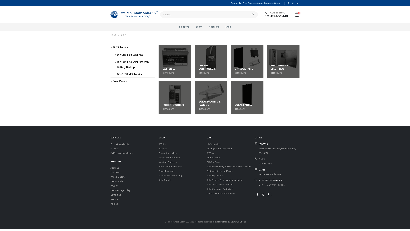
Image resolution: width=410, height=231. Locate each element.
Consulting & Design (120, 144)
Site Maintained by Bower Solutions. (229, 221)
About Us (214, 26)
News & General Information (221, 193)
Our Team (115, 172)
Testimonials (117, 181)
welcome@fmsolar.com (270, 174)
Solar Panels (120, 81)
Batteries (163, 148)
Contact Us (116, 194)
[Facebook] (288, 3)
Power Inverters (166, 171)
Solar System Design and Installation (224, 180)
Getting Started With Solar (219, 148)
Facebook (257, 194)
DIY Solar (115, 148)
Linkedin (269, 194)
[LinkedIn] (297, 3)
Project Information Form (171, 166)
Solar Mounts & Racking (170, 175)
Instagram (263, 194)
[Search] (253, 14)
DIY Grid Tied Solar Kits (130, 54)
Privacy (114, 185)
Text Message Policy (120, 190)
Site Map (115, 199)
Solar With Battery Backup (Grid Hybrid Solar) (228, 166)
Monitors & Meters (168, 162)
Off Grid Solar (213, 162)
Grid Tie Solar (213, 157)
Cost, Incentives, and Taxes (220, 171)
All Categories (213, 144)
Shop (228, 26)
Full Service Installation (122, 153)
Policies (114, 203)
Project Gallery (118, 176)
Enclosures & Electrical (169, 157)
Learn (199, 26)
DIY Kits (162, 144)
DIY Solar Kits (120, 47)
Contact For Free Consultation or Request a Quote (255, 3)
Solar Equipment (215, 175)
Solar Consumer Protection (220, 189)
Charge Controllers (168, 153)
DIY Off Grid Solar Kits (129, 74)
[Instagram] (293, 3)
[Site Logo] (134, 14)
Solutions (184, 26)
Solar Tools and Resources (220, 184)
